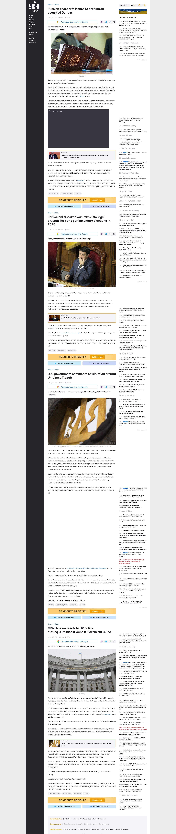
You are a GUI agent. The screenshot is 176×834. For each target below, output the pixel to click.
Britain (51, 605)
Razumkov (71, 350)
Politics (31, 22)
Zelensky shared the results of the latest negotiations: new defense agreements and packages (132, 178)
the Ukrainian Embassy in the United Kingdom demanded (86, 568)
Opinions (32, 34)
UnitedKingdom (61, 605)
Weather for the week (122, 829)
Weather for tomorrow (107, 829)
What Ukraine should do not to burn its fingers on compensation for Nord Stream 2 (133, 490)
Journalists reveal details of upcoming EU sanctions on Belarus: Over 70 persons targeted (132, 640)
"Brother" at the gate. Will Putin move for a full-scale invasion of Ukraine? (131, 554)
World (31, 26)
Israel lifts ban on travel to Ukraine (133, 530)
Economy (32, 24)
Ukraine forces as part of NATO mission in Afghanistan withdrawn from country (130, 801)
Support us (132, 11)
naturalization (53, 193)
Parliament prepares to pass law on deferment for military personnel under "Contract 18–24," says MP (131, 37)
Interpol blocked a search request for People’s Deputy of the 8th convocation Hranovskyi (132, 185)
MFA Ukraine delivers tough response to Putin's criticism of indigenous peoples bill (133, 657)
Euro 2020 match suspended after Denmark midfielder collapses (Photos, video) (132, 406)
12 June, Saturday (127, 395)
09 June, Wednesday (128, 795)
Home (31, 15)
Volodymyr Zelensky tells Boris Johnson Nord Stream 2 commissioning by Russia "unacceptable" (131, 242)
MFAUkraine (67, 794)
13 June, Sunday (126, 353)
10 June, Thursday (127, 646)
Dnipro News (102, 819)
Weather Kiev (95, 829)
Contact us (32, 42)
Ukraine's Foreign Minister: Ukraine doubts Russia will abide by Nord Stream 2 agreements (132, 758)
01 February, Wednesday (130, 201)
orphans (78, 193)
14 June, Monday (126, 220)
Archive (31, 38)
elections (52, 350)
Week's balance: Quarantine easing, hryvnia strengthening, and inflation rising (132, 423)
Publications (33, 32)
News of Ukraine (55, 819)
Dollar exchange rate (68, 824)
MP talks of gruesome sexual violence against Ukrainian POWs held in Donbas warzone (132, 590)
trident (82, 605)
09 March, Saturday (127, 158)
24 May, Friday (125, 135)
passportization (66, 193)
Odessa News (92, 819)
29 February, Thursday (129, 173)
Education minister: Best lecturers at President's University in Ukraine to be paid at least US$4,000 (132, 260)
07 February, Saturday (129, 43)
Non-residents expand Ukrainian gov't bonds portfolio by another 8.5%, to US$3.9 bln (132, 542)
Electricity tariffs (104, 824)
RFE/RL (82, 96)
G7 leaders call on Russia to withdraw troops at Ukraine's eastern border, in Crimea (133, 369)
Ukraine (31, 20)
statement (81, 180)
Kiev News (83, 819)
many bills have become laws (70, 333)
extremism (73, 605)
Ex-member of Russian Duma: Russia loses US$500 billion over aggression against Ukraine (132, 744)
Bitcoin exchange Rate (91, 824)
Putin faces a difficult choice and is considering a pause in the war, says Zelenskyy (131, 120)
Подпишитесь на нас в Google (74, 22)
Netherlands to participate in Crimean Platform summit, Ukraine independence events (132, 751)
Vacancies (32, 40)
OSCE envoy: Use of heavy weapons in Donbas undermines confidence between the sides (132, 707)
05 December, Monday (129, 210)
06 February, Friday (127, 126)
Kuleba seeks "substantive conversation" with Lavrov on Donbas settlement (130, 807)
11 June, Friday (125, 511)
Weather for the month (70, 829)
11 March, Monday (127, 148)
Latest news (126, 17)
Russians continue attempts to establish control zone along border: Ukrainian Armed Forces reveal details (132, 30)
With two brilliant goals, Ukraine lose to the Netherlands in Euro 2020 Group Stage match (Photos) (132, 347)
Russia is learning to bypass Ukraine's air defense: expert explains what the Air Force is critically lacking (133, 23)
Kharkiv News (67, 819)
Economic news (55, 824)
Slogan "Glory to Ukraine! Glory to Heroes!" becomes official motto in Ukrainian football (131, 561)
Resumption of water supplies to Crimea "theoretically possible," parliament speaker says (132, 535)
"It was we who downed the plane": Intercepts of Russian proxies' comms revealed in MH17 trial (132, 683)
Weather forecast (56, 829)
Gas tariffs (79, 824)
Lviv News (76, 819)
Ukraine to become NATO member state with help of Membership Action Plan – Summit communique (132, 230)
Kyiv (30, 28)
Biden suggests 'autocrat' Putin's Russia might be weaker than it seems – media (131, 310)
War (30, 17)
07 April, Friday (125, 191)
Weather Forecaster (84, 829)
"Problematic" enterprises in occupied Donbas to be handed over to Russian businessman (132, 568)
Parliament (61, 350)
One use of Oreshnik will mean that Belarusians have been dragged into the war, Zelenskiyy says (132, 48)
